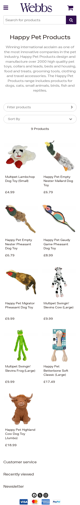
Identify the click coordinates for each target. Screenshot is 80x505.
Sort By (14, 119)
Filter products (19, 107)
